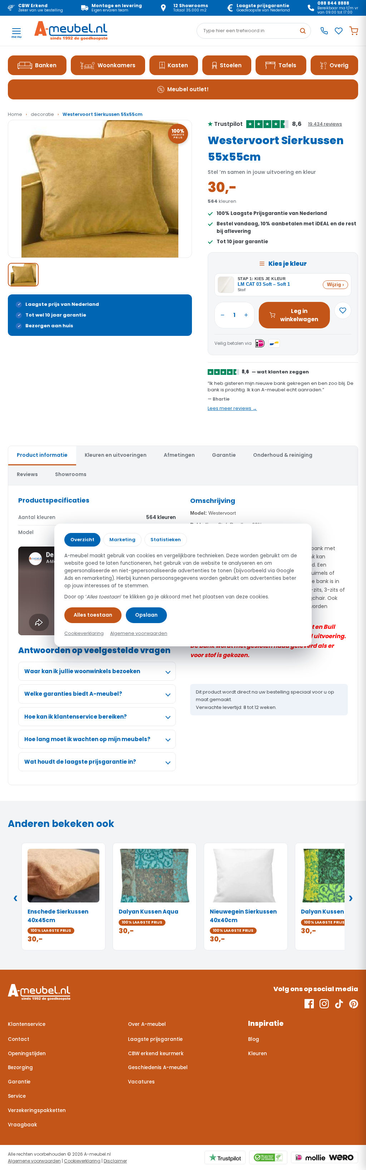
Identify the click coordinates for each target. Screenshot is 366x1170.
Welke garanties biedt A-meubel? (73, 693)
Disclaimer (115, 1161)
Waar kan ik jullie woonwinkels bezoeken (82, 671)
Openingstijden (27, 1053)
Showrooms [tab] (70, 474)
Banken (45, 65)
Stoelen (231, 65)
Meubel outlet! (188, 89)
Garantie (19, 1081)
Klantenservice (26, 1024)
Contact (18, 1039)
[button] (100, 189)
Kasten (178, 65)
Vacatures (141, 1081)
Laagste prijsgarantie (155, 1039)
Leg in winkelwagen (299, 315)
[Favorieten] (339, 31)
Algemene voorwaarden (34, 1161)
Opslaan (146, 614)
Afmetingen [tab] (179, 455)
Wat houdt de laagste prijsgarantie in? (80, 761)
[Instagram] (324, 1003)
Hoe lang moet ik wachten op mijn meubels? (87, 739)
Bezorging (20, 1067)
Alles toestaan (93, 614)
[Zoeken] (302, 30)
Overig (339, 65)
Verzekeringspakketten (37, 1110)
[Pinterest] (353, 1003)
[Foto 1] (23, 275)
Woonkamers (116, 65)
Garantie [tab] (224, 455)
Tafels (287, 65)
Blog (253, 1039)
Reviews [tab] (27, 474)
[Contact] (324, 31)
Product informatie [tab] (42, 455)
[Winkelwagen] (353, 30)
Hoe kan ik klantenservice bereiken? (75, 716)
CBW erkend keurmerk (156, 1053)
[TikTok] (339, 1003)
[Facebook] (309, 1003)
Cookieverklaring (82, 1161)
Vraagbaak (22, 1124)
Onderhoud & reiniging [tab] (282, 455)
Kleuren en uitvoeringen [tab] (116, 455)
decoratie (42, 114)
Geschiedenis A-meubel (158, 1067)
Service (17, 1096)
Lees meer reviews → (232, 408)
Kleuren (257, 1053)
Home (15, 114)
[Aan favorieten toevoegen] (342, 310)
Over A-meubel (147, 1024)
